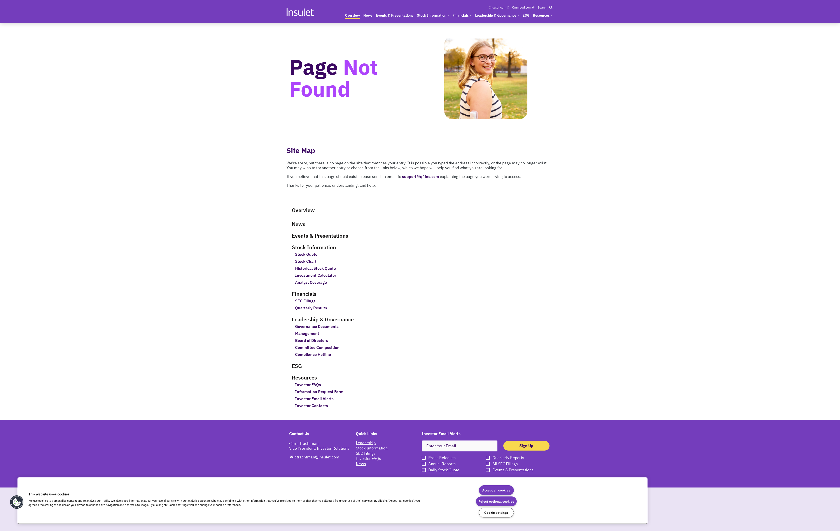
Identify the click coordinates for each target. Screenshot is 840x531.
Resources (304, 377)
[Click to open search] (545, 7)
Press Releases (442, 458)
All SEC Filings (505, 464)
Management (307, 333)
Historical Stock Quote (315, 268)
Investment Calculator (315, 275)
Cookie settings (496, 512)
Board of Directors (311, 340)
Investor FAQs (308, 384)
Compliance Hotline (313, 354)
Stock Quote (306, 254)
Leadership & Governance (323, 319)
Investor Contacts (311, 405)
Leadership (366, 442)
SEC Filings (305, 301)
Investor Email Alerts (314, 398)
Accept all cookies (496, 490)
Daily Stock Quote (443, 470)
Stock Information (314, 247)
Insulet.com (497, 7)
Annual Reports (442, 464)
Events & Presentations (320, 235)
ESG (297, 366)
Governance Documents (317, 326)
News (298, 224)
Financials (304, 293)
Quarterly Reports (508, 458)
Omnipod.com (522, 7)
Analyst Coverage (311, 282)
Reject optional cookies (496, 501)
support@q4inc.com (420, 176)
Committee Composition (317, 347)
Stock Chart (306, 261)
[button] (17, 502)
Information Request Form (319, 391)
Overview (303, 210)
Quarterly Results (311, 308)
